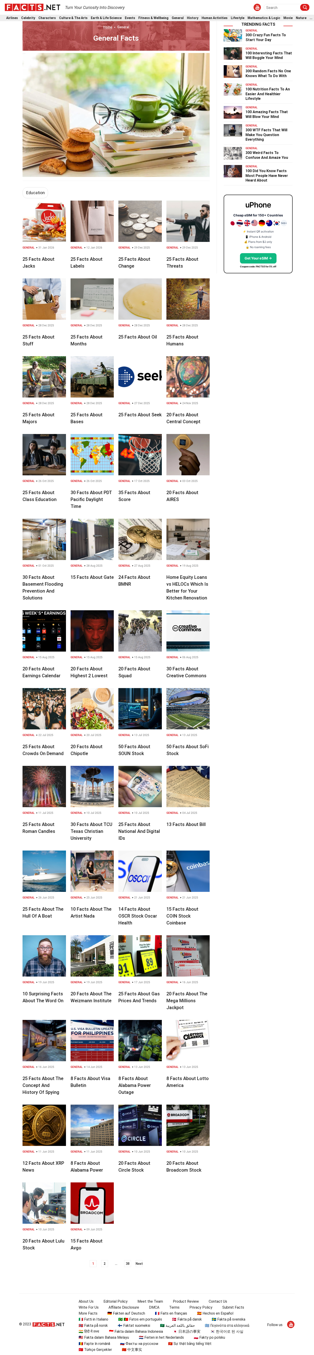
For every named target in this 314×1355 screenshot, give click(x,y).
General (178, 18)
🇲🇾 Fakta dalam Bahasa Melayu (104, 1337)
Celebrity (28, 18)
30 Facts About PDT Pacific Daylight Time (91, 499)
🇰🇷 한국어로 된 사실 (226, 1331)
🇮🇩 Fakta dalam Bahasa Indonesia (136, 1331)
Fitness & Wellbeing (153, 18)
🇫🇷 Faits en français (171, 1313)
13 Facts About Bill (186, 824)
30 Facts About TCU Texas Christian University (91, 831)
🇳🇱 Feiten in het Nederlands (161, 1337)
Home (107, 27)
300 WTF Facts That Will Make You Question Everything (266, 135)
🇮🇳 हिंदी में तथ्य (89, 1331)
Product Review (186, 1301)
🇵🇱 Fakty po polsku (209, 1337)
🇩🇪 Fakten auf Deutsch (126, 1313)
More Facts (88, 1313)
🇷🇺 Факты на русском (139, 1343)
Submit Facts (233, 1307)
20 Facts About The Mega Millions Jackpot (186, 1000)
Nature (301, 18)
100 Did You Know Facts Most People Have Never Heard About (266, 176)
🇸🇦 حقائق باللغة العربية (177, 1325)
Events (130, 18)
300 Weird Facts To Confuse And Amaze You (266, 155)
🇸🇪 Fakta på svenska (228, 1319)
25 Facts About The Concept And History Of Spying (43, 1085)
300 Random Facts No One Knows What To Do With (268, 73)
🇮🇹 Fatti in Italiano (93, 1319)
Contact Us (218, 1301)
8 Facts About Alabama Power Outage (134, 1085)
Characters (47, 18)
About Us (86, 1301)
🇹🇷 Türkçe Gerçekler (95, 1349)
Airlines (12, 18)
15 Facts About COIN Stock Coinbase (182, 916)
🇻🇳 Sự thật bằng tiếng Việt (189, 1343)
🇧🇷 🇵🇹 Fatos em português (140, 1319)
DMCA (154, 1307)
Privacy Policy (200, 1307)
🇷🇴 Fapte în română (94, 1343)
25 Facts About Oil (137, 337)
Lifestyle (237, 18)
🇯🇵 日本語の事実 (186, 1331)
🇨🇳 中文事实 (132, 1349)
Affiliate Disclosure (123, 1307)
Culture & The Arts (73, 18)
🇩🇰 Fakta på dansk (187, 1319)
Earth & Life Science (106, 18)
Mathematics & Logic (264, 18)
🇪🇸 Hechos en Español (215, 1313)
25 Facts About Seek (140, 414)
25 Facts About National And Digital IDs (139, 831)
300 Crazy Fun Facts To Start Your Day (265, 37)
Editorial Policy (115, 1301)
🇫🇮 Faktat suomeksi (134, 1325)
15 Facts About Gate (92, 577)
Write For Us (89, 1307)
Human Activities (215, 18)
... (311, 18)
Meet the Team (150, 1301)
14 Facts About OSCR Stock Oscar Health (137, 916)
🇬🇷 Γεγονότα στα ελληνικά (227, 1325)
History (192, 18)
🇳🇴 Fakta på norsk (93, 1325)
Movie (288, 18)
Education (35, 192)
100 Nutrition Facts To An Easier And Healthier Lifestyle (267, 94)
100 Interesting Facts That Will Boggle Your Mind (268, 55)
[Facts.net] (32, 7)
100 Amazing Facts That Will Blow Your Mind (266, 114)
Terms (174, 1307)
